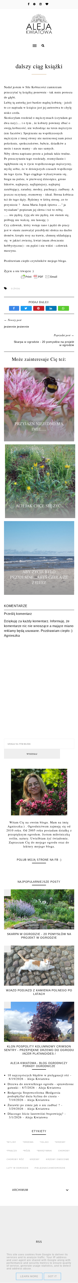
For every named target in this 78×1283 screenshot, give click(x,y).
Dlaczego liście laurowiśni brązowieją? (35, 1114)
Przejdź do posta (39, 440)
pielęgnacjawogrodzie (50, 1168)
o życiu (15, 288)
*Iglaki (44, 1142)
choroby (64, 1151)
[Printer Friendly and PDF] (39, 278)
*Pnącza (12, 1151)
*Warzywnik (44, 1151)
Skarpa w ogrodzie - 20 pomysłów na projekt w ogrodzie (39, 935)
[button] (19, 43)
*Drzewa (28, 1142)
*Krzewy (60, 1142)
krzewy (35, 1159)
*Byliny (11, 1142)
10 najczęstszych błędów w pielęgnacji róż (38, 1075)
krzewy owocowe (57, 1159)
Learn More (29, 1276)
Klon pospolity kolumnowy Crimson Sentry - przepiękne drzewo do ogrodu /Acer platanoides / (39, 1050)
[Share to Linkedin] (52, 308)
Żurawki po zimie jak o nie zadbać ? (34, 1105)
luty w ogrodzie (18, 1168)
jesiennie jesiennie (16, 326)
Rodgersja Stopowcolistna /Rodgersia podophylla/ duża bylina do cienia (34, 1094)
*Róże (26, 1151)
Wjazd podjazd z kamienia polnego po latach (39, 992)
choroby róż (15, 1159)
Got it (52, 1276)
